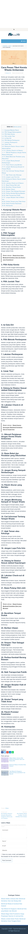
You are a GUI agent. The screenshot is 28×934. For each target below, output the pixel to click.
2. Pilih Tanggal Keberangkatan (11, 132)
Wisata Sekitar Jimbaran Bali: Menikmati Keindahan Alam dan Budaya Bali (16, 759)
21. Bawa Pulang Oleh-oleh (11, 185)
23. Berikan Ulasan (8, 189)
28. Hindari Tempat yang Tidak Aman (13, 201)
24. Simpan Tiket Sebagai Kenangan (13, 191)
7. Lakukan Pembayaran (9, 142)
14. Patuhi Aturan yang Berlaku (12, 165)
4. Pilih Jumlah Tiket (8, 136)
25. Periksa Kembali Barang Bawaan (13, 193)
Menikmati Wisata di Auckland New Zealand (17, 765)
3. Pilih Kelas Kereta (8, 134)
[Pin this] (7, 752)
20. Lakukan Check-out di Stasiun (13, 183)
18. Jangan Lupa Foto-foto (10, 177)
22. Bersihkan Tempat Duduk (11, 187)
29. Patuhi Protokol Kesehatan (12, 203)
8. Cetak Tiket (6, 144)
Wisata (7, 808)
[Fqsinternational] (14, 34)
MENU (24, 41)
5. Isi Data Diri (6, 138)
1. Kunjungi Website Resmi (10, 130)
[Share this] (2, 752)
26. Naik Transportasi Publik (11, 195)
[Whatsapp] (13, 752)
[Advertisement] (14, 14)
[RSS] (14, 29)
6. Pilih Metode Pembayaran (11, 140)
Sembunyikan (17, 126)
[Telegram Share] (10, 752)
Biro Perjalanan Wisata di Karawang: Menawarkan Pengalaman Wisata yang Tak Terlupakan (6, 815)
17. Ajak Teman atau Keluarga (11, 175)
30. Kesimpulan (7, 205)
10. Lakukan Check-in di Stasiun (12, 150)
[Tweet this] (5, 752)
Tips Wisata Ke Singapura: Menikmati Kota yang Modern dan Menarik (17, 772)
